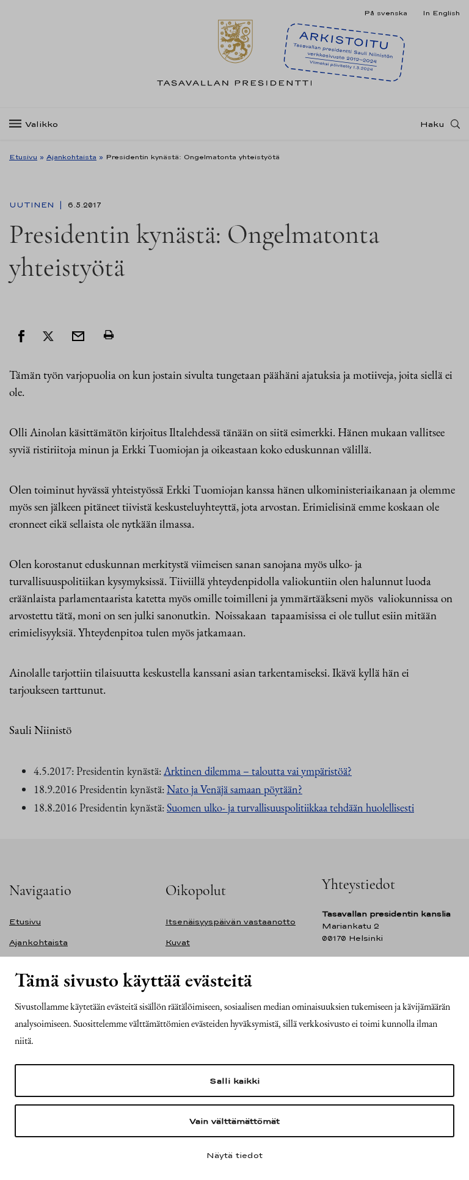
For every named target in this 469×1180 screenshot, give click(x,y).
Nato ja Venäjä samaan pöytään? (234, 789)
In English (441, 13)
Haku (432, 123)
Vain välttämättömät (234, 1120)
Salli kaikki (234, 1080)
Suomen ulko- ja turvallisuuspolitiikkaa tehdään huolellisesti (290, 807)
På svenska (385, 13)
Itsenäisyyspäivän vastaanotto (230, 921)
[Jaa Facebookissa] (21, 334)
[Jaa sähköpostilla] (78, 334)
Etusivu (23, 157)
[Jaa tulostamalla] (108, 334)
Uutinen (33, 205)
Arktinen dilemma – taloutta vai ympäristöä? (258, 771)
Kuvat (177, 942)
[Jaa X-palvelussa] (48, 334)
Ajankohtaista (71, 157)
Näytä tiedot (234, 1154)
